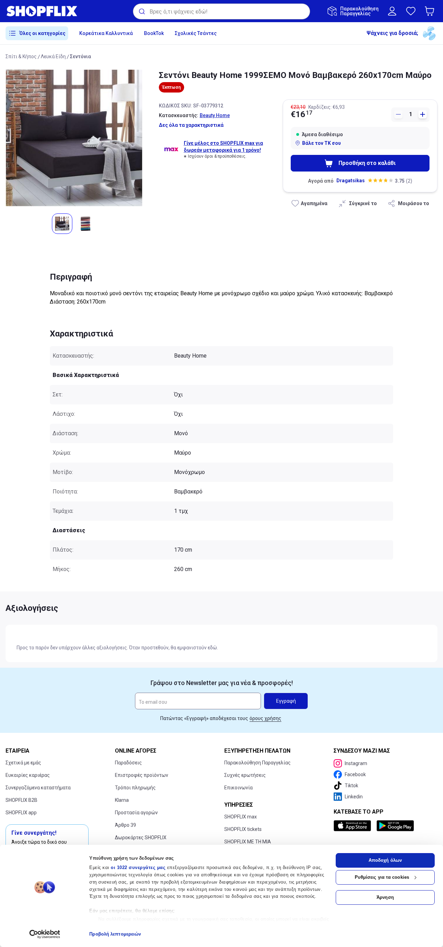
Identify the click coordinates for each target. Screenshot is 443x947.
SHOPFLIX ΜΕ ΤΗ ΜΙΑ (247, 841)
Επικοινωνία (238, 787)
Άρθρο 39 (125, 825)
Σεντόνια (80, 56)
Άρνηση (385, 897)
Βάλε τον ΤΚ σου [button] (321, 143)
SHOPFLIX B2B (21, 800)
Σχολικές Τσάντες (196, 33)
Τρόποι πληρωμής (135, 787)
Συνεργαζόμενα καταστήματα (38, 787)
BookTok (154, 33)
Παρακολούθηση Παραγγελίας (257, 762)
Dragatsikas (350, 180)
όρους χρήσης (265, 718)
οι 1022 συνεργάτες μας (138, 867)
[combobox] (221, 11)
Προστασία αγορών (136, 812)
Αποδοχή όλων (385, 860)
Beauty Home (215, 115)
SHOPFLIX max (240, 816)
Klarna (122, 800)
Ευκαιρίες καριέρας (28, 775)
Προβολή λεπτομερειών (115, 934)
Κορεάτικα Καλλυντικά (106, 33)
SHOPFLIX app (21, 812)
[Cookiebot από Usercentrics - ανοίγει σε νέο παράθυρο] (45, 934)
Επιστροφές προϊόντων (141, 775)
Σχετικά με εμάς (23, 762)
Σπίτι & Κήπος (21, 56)
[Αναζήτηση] (141, 11)
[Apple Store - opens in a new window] (354, 825)
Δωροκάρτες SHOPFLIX (140, 837)
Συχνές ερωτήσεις (245, 775)
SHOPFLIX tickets (243, 829)
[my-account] (392, 11)
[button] (430, 11)
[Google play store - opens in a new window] (395, 825)
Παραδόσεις (128, 762)
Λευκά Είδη (53, 56)
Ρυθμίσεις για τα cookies (382, 877)
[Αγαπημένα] (411, 11)
